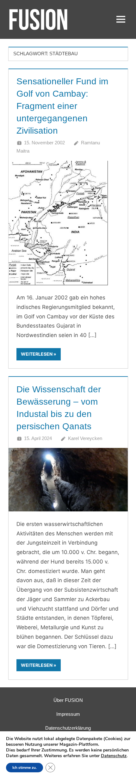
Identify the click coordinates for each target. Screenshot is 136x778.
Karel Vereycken (85, 438)
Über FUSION (68, 700)
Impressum (68, 714)
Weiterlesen (37, 354)
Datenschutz (114, 756)
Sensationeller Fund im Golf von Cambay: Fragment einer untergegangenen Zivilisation (62, 106)
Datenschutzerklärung (68, 728)
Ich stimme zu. (24, 767)
